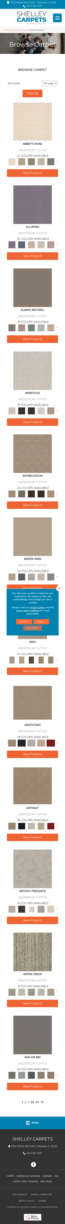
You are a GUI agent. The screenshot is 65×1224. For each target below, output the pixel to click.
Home (6, 30)
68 (32, 1102)
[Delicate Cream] (50, 909)
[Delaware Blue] (50, 161)
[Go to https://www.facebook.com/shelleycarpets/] (33, 1165)
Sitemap (42, 1201)
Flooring (15, 30)
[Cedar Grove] (32, 952)
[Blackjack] (21, 743)
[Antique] (21, 660)
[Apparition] (31, 660)
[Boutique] (50, 327)
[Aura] (32, 121)
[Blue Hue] (21, 577)
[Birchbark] (41, 244)
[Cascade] (31, 743)
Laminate (47, 1176)
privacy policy (37, 607)
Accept (24, 621)
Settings (32, 628)
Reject (41, 621)
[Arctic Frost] (21, 494)
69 (37, 1102)
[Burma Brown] (21, 909)
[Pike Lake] (31, 992)
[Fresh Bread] (50, 411)
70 (42, 1102)
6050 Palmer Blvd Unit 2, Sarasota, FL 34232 (33, 2)
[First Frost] (41, 411)
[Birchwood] (32, 702)
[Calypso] (21, 1075)
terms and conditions (27, 610)
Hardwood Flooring (28, 1176)
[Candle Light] (31, 909)
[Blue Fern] (31, 327)
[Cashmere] (41, 743)
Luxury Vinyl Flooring (25, 1181)
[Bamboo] (21, 161)
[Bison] (31, 494)
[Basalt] (31, 244)
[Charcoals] (21, 411)
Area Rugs (46, 1181)
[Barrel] (32, 287)
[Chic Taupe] (41, 161)
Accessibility (20, 1194)
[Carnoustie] (50, 494)
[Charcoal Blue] (31, 1075)
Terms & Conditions (41, 1194)
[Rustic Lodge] (50, 992)
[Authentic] (32, 536)
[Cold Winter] (41, 909)
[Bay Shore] (41, 660)
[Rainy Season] (41, 992)
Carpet (24, 30)
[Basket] (21, 327)
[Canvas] (32, 370)
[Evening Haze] (50, 577)
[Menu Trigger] (57, 18)
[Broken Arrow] (50, 660)
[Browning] (41, 494)
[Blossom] (50, 244)
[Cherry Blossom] (50, 743)
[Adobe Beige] (12, 660)
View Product (32, 173)
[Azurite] (21, 244)
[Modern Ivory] (21, 992)
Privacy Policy (27, 1201)
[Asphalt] (32, 1035)
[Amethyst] (32, 204)
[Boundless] (31, 161)
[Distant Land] (50, 1075)
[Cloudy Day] (31, 577)
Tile (56, 1176)
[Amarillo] (32, 453)
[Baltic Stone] (32, 868)
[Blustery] (41, 327)
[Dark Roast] (31, 411)
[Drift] (41, 577)
